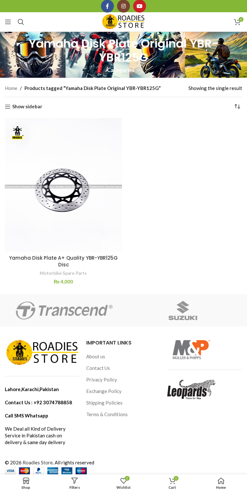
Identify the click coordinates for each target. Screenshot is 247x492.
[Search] (20, 21)
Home (11, 88)
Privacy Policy (101, 379)
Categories (120, 70)
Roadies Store (38, 462)
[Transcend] (64, 310)
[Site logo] (123, 21)
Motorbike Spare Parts (63, 273)
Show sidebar (27, 107)
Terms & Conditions (107, 414)
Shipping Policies (104, 403)
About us (95, 356)
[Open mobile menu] (8, 21)
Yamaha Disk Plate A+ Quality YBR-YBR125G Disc (63, 261)
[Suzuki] (183, 310)
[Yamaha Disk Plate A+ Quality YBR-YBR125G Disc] (63, 185)
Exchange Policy (104, 391)
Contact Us (98, 368)
